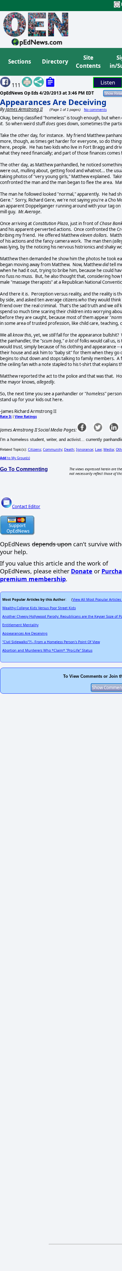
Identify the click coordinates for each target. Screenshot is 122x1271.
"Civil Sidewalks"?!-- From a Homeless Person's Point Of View (51, 642)
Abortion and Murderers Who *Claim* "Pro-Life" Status (47, 650)
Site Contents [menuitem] (88, 62)
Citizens (34, 449)
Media (108, 449)
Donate (81, 571)
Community (52, 449)
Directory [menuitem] (54, 61)
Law (98, 449)
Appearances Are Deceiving (53, 102)
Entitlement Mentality (20, 625)
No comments (95, 109)
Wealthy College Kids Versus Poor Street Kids (39, 608)
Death (69, 449)
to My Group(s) (15, 458)
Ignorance (84, 449)
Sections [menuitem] (19, 61)
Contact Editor (26, 506)
